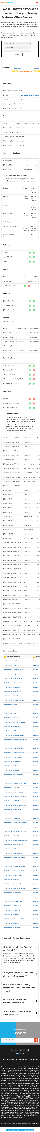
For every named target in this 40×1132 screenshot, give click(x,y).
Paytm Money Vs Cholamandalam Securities (17, 752)
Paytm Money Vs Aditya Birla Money (15, 888)
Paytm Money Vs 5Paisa (11, 770)
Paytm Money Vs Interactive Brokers (15, 840)
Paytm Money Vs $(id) (10, 674)
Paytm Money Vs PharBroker (13, 687)
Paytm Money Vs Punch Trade (13, 709)
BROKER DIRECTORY (12, 1059)
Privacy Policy (13, 1062)
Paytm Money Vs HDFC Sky (12, 726)
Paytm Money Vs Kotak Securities (14, 835)
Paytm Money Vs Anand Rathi (13, 884)
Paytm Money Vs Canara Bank (13, 757)
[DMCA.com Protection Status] (20, 1053)
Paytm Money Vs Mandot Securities (15, 722)
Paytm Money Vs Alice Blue (12, 766)
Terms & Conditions (25, 1062)
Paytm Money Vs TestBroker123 (14, 700)
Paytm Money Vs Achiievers (12, 892)
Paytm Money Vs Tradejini (12, 787)
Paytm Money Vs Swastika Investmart (16, 796)
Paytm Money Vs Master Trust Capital (16, 831)
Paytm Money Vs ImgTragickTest (14, 669)
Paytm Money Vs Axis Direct (12, 761)
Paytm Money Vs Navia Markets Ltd (15, 783)
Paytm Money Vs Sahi (10, 704)
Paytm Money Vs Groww (11, 914)
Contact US (33, 1059)
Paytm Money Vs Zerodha (12, 927)
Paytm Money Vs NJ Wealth (12, 744)
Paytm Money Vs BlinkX (11, 713)
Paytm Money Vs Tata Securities (14, 792)
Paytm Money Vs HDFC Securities (14, 857)
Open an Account (25, 71)
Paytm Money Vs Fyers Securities (14, 866)
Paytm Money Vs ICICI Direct (12, 905)
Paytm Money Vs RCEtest (12, 661)
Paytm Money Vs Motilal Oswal (13, 901)
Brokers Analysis (20, 1123)
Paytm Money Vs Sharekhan (12, 910)
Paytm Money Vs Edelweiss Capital (14, 870)
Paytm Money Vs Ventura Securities (15, 779)
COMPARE (18, 55)
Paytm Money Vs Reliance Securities (15, 822)
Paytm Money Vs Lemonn (12, 717)
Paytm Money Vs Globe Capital (13, 748)
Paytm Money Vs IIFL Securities (14, 844)
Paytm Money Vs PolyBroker (12, 691)
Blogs (21, 1059)
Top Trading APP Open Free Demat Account (20, 1130)
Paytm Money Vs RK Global (12, 818)
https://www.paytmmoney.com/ (29, 95)
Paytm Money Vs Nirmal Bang (13, 827)
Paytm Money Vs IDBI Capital (13, 853)
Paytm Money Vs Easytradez (13, 875)
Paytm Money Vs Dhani (11, 849)
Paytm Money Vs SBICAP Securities (15, 805)
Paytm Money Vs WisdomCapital (14, 774)
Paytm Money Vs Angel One (12, 897)
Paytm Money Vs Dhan (11, 731)
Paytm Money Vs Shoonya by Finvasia (16, 739)
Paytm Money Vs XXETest (12, 665)
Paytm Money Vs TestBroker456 (14, 696)
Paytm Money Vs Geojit (11, 862)
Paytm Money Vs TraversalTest (13, 682)
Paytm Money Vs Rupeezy (12, 879)
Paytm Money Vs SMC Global (12, 801)
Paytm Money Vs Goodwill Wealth (14, 735)
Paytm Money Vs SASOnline (12, 809)
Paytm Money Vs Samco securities (14, 814)
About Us (26, 1059)
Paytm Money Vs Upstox (11, 923)
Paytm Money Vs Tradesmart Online (15, 919)
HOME (4, 1059)
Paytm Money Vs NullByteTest (13, 678)
